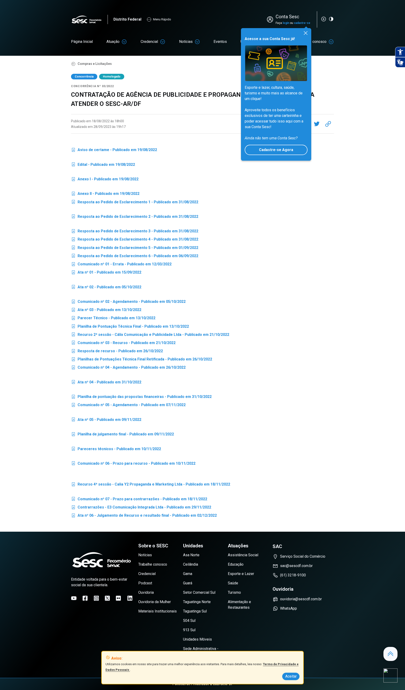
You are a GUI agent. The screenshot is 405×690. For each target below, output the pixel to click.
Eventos (220, 41)
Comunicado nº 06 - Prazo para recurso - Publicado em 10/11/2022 (133, 464)
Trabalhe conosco (152, 564)
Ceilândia (190, 564)
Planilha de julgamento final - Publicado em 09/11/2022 (122, 435)
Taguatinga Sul (195, 611)
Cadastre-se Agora (276, 150)
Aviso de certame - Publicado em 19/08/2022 (114, 151)
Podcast (145, 583)
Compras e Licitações (95, 64)
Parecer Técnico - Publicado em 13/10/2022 (113, 319)
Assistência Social (243, 555)
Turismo (234, 592)
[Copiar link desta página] (328, 124)
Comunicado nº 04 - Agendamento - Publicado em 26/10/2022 (128, 368)
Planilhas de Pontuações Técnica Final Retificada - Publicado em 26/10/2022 (141, 360)
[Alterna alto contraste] (331, 19)
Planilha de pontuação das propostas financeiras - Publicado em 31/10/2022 (141, 397)
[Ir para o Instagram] (96, 598)
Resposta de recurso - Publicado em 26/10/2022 (117, 352)
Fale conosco (315, 41)
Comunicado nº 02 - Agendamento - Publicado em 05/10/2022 (128, 302)
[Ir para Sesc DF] (89, 19)
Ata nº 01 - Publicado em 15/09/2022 (106, 273)
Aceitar (291, 676)
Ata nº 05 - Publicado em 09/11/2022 (106, 420)
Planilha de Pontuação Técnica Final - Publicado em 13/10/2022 (130, 327)
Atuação (113, 41)
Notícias (186, 41)
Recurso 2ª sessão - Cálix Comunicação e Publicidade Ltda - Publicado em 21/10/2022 (150, 335)
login (286, 23)
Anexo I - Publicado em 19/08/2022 (105, 180)
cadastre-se (302, 23)
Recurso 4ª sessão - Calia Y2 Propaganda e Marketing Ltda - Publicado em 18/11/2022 (150, 485)
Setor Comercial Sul (199, 592)
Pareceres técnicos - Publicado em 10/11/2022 (116, 450)
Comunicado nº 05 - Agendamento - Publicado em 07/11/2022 (128, 406)
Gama (187, 573)
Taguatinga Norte (197, 602)
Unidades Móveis (197, 639)
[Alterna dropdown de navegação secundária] (124, 42)
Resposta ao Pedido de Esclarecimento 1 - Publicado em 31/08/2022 (134, 203)
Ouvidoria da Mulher (154, 602)
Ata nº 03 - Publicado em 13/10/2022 (106, 311)
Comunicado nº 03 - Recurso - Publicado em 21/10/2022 (123, 344)
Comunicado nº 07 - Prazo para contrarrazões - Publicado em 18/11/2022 (139, 500)
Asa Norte (191, 555)
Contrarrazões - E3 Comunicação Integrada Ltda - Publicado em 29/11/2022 (141, 508)
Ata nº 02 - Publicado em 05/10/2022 (106, 288)
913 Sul (189, 630)
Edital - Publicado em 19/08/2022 (103, 165)
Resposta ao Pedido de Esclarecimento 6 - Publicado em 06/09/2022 (134, 257)
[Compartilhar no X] (316, 124)
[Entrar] (271, 19)
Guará (187, 583)
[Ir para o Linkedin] (130, 598)
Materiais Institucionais (157, 611)
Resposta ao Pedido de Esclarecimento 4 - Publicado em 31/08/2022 (134, 240)
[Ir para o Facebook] (85, 598)
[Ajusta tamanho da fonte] (323, 19)
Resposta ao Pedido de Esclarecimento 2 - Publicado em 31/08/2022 (134, 217)
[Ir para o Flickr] (118, 598)
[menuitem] (82, 42)
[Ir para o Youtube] (74, 598)
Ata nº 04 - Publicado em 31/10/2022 (106, 383)
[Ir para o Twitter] (107, 598)
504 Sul (189, 620)
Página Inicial (82, 41)
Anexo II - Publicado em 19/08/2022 (105, 194)
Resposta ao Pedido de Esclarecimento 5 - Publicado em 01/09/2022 (134, 248)
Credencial (149, 41)
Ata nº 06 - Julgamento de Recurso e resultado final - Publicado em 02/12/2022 (144, 516)
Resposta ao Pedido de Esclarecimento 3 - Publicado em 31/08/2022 (134, 232)
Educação (236, 564)
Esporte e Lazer (241, 573)
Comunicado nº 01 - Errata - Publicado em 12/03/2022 (121, 265)
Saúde (233, 583)
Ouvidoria (146, 592)
